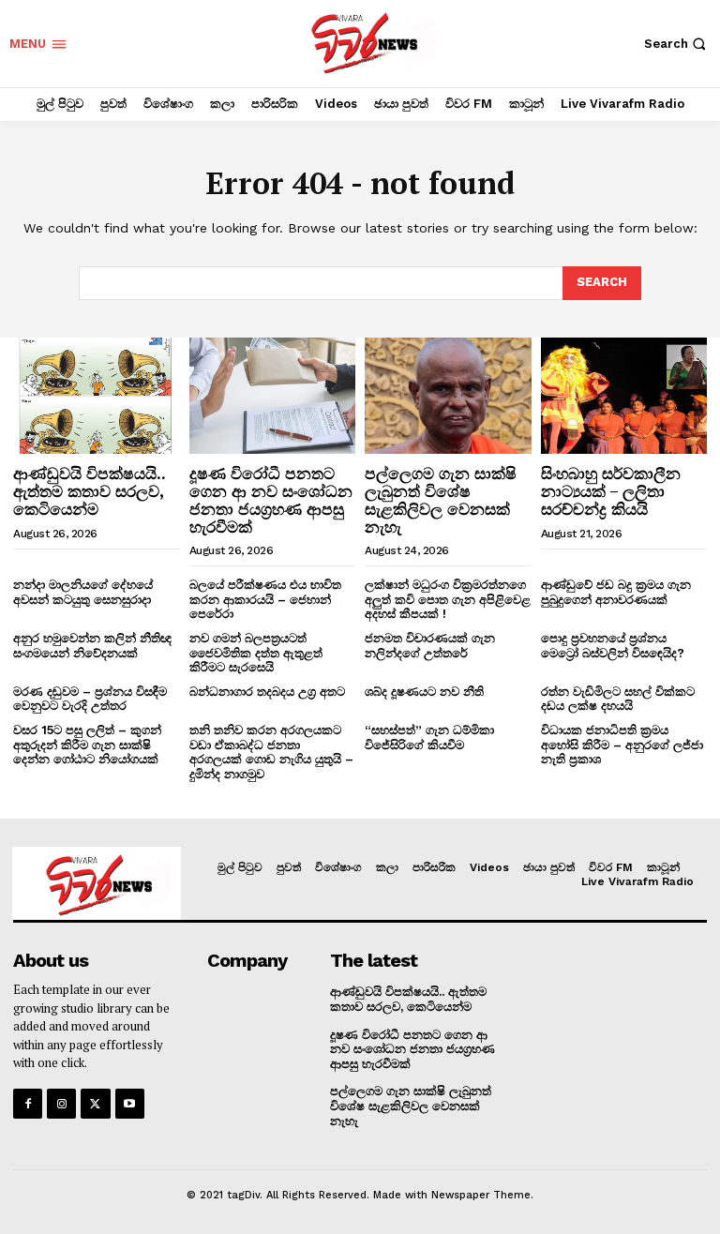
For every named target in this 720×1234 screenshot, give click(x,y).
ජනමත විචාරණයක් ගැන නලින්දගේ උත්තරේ (430, 645)
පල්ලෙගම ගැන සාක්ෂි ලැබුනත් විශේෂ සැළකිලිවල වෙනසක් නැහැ (441, 499)
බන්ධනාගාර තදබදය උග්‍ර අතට (267, 692)
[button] (677, 43)
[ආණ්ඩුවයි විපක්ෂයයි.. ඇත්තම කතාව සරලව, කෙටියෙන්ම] (96, 396)
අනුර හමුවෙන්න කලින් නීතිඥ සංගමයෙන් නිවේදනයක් (92, 645)
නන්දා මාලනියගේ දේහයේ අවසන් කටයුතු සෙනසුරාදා (84, 592)
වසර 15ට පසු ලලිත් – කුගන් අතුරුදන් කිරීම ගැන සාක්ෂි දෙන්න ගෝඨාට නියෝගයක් (87, 744)
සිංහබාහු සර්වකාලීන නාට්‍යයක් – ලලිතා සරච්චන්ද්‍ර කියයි (611, 490)
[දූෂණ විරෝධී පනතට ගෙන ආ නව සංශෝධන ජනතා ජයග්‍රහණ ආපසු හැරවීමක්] (272, 396)
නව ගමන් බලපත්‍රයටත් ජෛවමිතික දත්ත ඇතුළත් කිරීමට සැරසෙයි (255, 652)
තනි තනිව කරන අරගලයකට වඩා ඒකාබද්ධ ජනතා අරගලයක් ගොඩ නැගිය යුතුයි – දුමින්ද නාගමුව (271, 752)
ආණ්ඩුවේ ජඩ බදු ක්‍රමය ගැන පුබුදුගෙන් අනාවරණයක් (616, 592)
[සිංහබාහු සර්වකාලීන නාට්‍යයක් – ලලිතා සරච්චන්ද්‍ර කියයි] (624, 396)
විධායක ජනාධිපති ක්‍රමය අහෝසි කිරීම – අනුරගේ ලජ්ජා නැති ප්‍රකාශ (622, 744)
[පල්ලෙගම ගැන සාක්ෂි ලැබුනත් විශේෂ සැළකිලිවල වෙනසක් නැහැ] (448, 396)
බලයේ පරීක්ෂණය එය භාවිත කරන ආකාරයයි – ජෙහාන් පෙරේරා (265, 599)
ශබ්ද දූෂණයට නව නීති (424, 692)
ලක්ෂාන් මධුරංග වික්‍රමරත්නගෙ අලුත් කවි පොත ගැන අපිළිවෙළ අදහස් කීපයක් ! (448, 599)
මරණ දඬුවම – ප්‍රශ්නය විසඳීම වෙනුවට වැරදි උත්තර (90, 699)
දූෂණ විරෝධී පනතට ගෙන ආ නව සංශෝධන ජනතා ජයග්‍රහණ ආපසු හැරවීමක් (270, 499)
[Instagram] (61, 1103)
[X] (95, 1103)
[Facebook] (27, 1103)
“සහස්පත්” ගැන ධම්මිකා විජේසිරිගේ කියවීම (429, 737)
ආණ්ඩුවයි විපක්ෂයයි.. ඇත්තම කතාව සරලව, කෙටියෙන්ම (89, 490)
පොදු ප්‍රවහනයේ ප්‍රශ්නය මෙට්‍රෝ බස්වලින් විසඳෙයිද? (612, 645)
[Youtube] (129, 1103)
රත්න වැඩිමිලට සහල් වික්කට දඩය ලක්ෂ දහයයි (618, 699)
